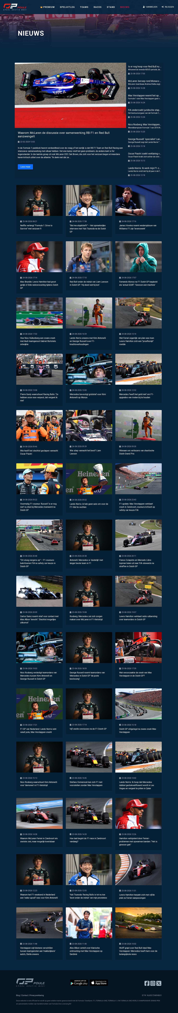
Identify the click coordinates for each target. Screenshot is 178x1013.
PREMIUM (49, 7)
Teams (84, 7)
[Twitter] (158, 983)
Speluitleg (67, 7)
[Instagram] (152, 983)
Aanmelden (151, 7)
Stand (111, 7)
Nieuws (125, 7)
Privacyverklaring (37, 995)
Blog (18, 995)
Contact (24, 995)
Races (98, 7)
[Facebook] (147, 983)
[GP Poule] (15, 7)
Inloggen (169, 7)
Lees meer (25, 167)
